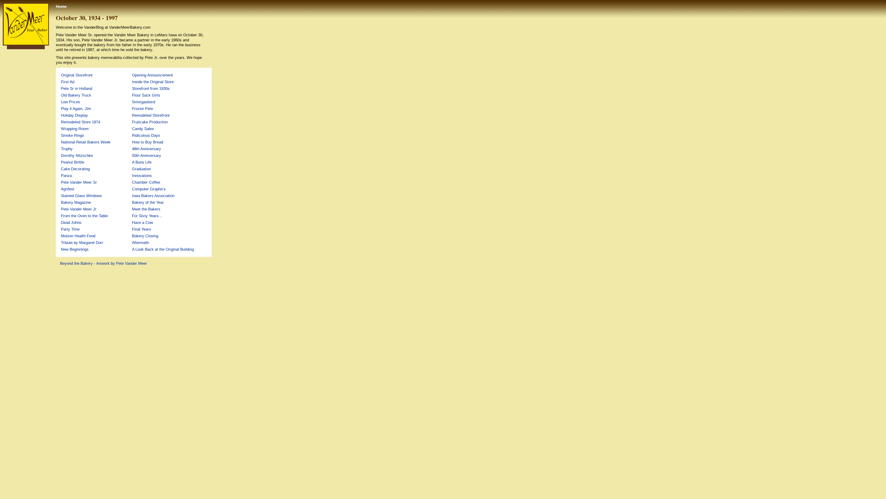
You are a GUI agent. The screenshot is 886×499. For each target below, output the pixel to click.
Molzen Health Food (78, 236)
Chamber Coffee (146, 182)
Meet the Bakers (146, 209)
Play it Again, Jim (76, 108)
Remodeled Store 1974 (80, 122)
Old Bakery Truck (76, 95)
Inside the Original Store (153, 81)
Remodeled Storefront (151, 115)
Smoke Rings (72, 135)
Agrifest (67, 189)
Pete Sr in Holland (76, 88)
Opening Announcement (152, 75)
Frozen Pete (142, 108)
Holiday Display (74, 115)
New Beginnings (75, 249)
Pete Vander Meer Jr (78, 209)
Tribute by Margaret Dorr (82, 242)
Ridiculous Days (146, 135)
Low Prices (70, 102)
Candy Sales (143, 128)
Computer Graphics (149, 189)
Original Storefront (77, 75)
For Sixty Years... (147, 215)
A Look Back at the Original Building (163, 249)
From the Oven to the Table (84, 215)
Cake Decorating (75, 169)
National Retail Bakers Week (86, 142)
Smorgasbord (143, 102)
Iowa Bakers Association (153, 195)
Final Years (141, 229)
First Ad (67, 81)
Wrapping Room (75, 128)
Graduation (141, 169)
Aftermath (140, 242)
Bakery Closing (145, 236)
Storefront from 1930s (151, 88)
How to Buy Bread (147, 142)
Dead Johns (71, 222)
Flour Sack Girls (146, 95)
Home (61, 6)
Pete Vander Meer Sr (79, 182)
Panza (66, 175)
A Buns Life (142, 162)
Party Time (70, 229)
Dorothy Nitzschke (77, 155)
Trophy (67, 148)
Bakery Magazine (76, 202)
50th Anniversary (146, 155)
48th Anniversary (146, 148)
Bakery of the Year (148, 202)
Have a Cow (142, 222)
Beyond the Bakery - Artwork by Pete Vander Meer (103, 263)
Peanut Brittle (72, 162)
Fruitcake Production (150, 122)
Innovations (142, 175)
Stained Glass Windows (81, 195)
